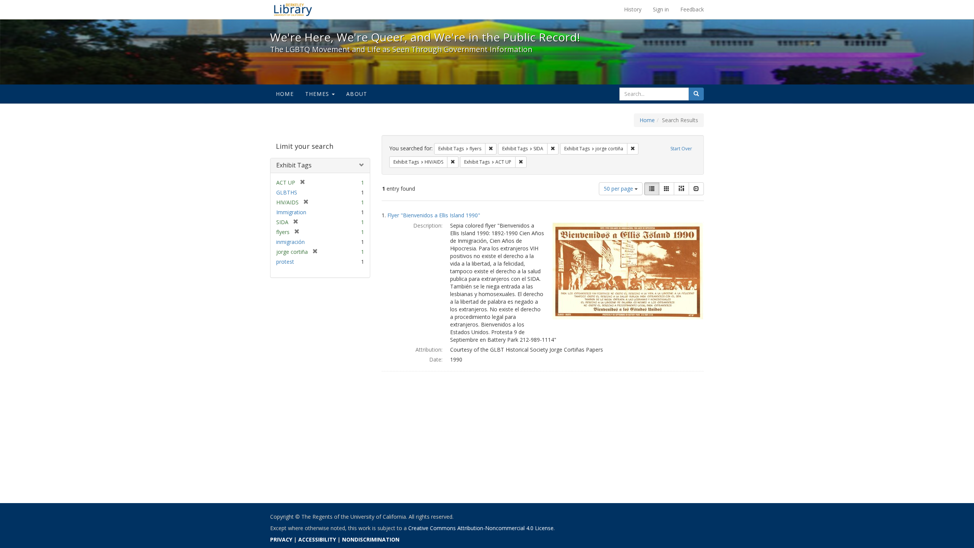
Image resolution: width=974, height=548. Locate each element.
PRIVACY (281, 539)
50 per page (619, 188)
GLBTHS (286, 192)
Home (285, 93)
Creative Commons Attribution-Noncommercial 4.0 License (481, 528)
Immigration (291, 212)
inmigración (290, 241)
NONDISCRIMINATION (370, 539)
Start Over (681, 148)
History (632, 9)
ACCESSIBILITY (317, 539)
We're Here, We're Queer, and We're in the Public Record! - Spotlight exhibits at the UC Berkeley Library (292, 9)
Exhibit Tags (294, 165)
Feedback (692, 9)
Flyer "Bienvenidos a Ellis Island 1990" (433, 215)
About (356, 93)
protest (285, 261)
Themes (318, 93)
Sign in (661, 9)
